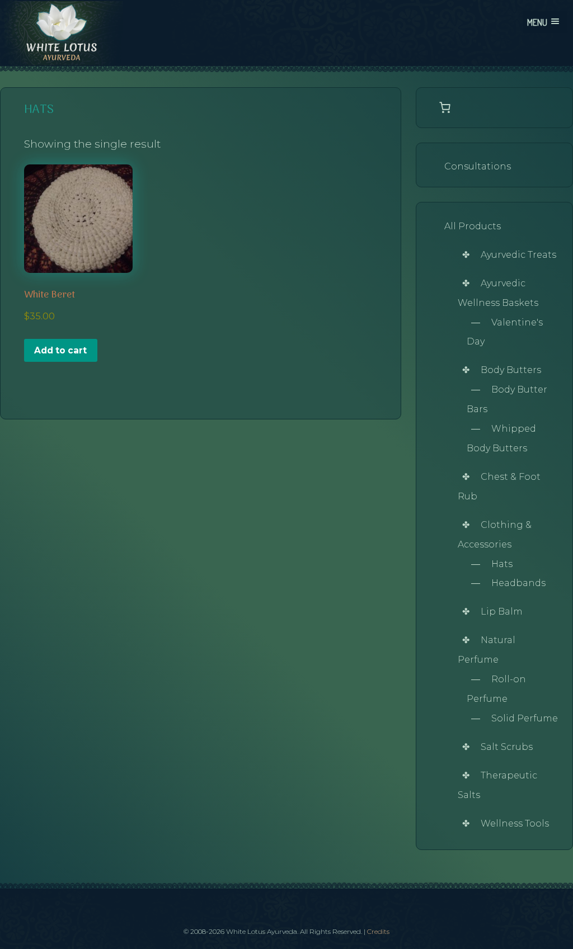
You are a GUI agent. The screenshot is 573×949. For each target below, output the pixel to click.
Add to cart (60, 350)
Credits (378, 931)
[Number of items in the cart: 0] (445, 107)
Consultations (477, 166)
